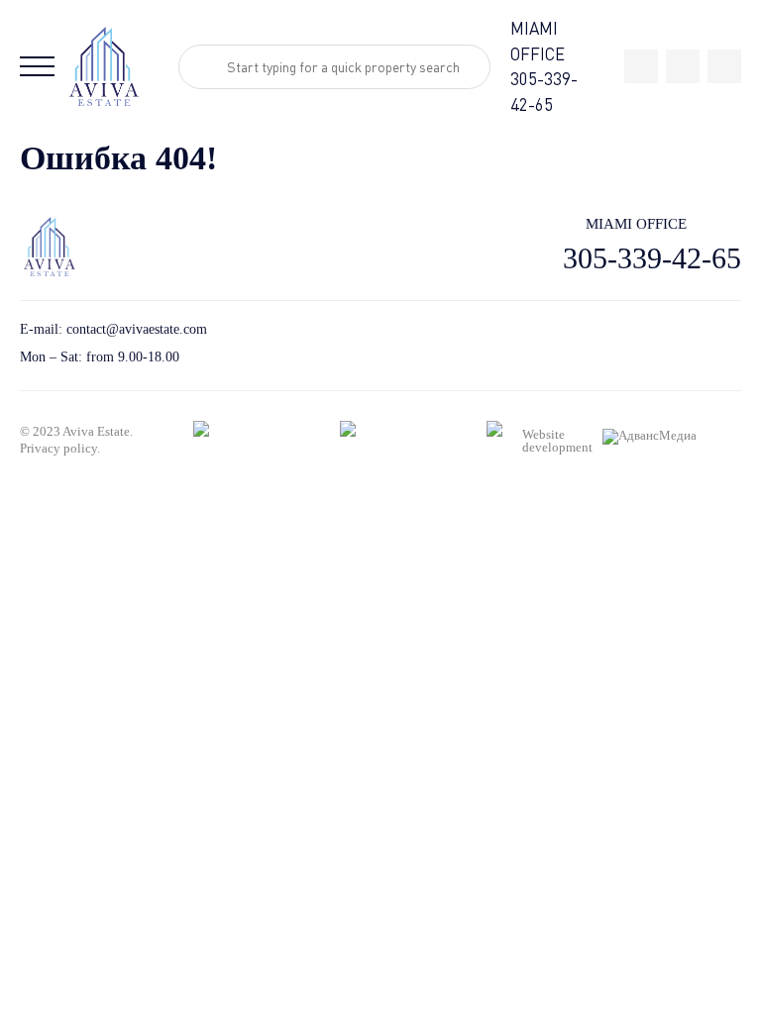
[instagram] (724, 66)
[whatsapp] (683, 66)
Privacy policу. (60, 448)
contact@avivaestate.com (136, 329)
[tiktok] (641, 66)
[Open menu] (37, 66)
